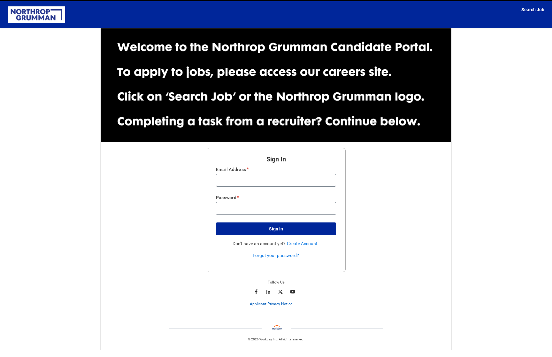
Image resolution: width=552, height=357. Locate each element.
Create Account (302, 243)
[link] (296, 304)
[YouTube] (292, 291)
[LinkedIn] (268, 291)
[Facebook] (256, 291)
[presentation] (276, 304)
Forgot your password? (276, 255)
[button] (276, 228)
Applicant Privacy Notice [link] (271, 304)
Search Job (532, 9)
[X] (280, 291)
